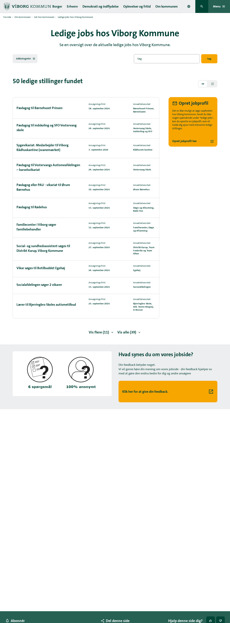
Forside (7, 17)
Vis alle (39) (126, 332)
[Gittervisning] (212, 84)
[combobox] (188, 6)
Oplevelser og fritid (137, 6)
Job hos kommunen (44, 17)
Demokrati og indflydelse (101, 6)
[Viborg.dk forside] (28, 6)
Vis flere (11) (99, 332)
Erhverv (72, 6)
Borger (57, 6)
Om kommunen (166, 6)
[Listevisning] (203, 84)
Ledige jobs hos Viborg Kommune (75, 17)
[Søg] (201, 6)
